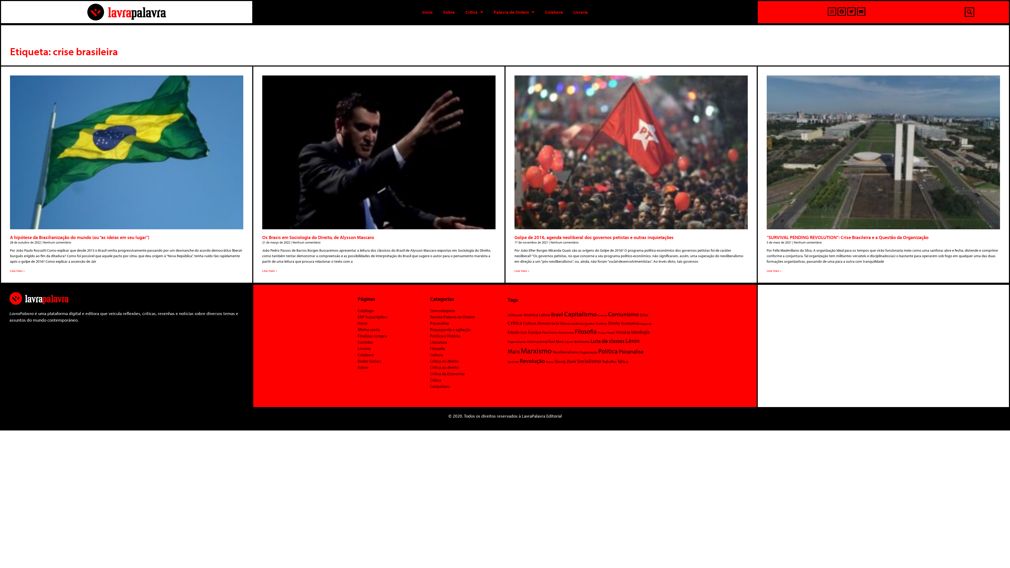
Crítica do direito (444, 361)
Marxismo (536, 351)
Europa (534, 332)
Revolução (532, 360)
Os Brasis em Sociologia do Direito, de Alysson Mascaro (318, 237)
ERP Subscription (372, 317)
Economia (630, 323)
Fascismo (549, 332)
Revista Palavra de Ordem (452, 317)
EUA (524, 332)
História (623, 332)
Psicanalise (631, 351)
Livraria (580, 12)
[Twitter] (851, 11)
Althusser (515, 315)
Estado (513, 332)
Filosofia (437, 348)
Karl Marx (556, 341)
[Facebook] (841, 11)
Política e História (445, 335)
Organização (588, 352)
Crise (644, 314)
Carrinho (365, 342)
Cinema (602, 315)
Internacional (537, 341)
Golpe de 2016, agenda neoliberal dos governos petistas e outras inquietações (594, 237)
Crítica (471, 12)
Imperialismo (517, 341)
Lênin (632, 340)
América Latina (537, 314)
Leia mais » (17, 271)
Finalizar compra (372, 335)
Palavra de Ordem (511, 12)
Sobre (449, 12)
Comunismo (623, 314)
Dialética (601, 324)
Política (608, 351)
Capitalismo (580, 314)
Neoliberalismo (566, 351)
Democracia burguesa (577, 323)
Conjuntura (440, 386)
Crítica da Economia (447, 373)
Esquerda (646, 324)
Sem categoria (442, 310)
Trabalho (609, 361)
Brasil (557, 314)
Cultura (436, 354)
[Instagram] (832, 11)
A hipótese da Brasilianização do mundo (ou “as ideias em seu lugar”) (79, 237)
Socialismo (589, 360)
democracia (548, 323)
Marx (514, 351)
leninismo (581, 341)
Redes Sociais (369, 361)
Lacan (569, 341)
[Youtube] (861, 11)
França (602, 332)
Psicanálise (439, 323)
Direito (614, 323)
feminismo (566, 332)
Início (427, 12)
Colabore (554, 12)
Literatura (438, 342)
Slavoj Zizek (565, 361)
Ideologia (640, 332)
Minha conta (369, 329)
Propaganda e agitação (450, 329)
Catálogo (366, 310)
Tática (622, 361)
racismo (513, 361)
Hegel (611, 332)
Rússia (549, 362)
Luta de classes (607, 340)
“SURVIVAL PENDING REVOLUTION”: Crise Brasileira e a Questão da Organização (847, 237)
